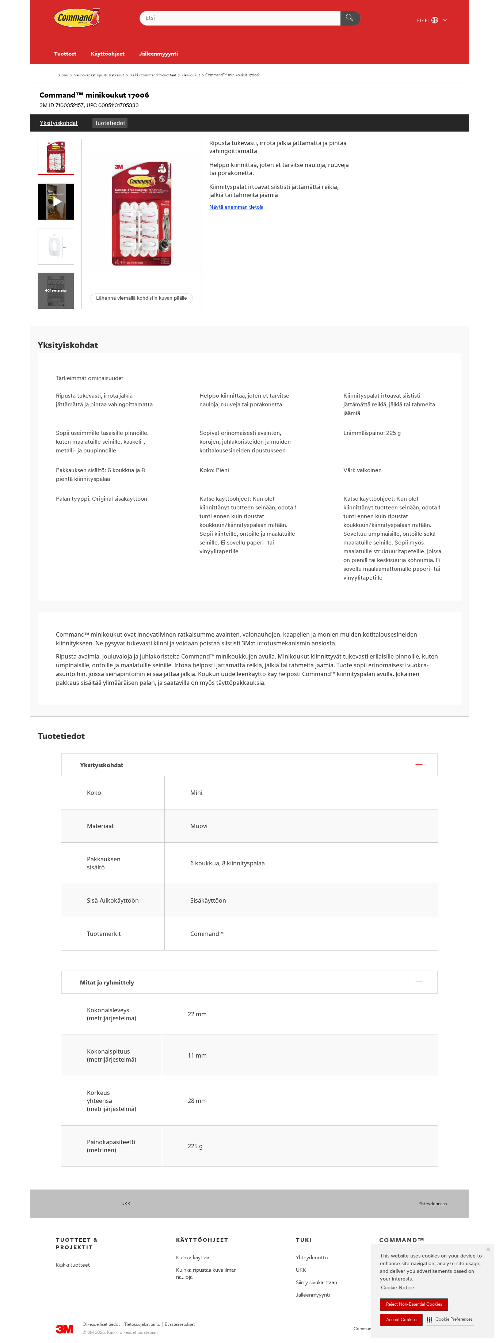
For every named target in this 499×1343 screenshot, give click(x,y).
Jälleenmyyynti (158, 53)
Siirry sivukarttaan (316, 1282)
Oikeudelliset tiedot (101, 1325)
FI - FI (423, 21)
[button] (450, 1320)
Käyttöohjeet (107, 53)
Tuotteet (65, 53)
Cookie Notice (397, 1288)
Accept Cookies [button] (401, 1320)
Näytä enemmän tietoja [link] (236, 207)
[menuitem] (59, 123)
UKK (125, 1203)
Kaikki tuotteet (73, 1264)
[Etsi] (350, 18)
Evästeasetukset (180, 1325)
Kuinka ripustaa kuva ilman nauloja (206, 1273)
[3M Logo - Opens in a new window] (77, 18)
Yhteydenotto (433, 1203)
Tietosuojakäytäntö (142, 1325)
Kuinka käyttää (192, 1257)
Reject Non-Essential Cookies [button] (414, 1304)
